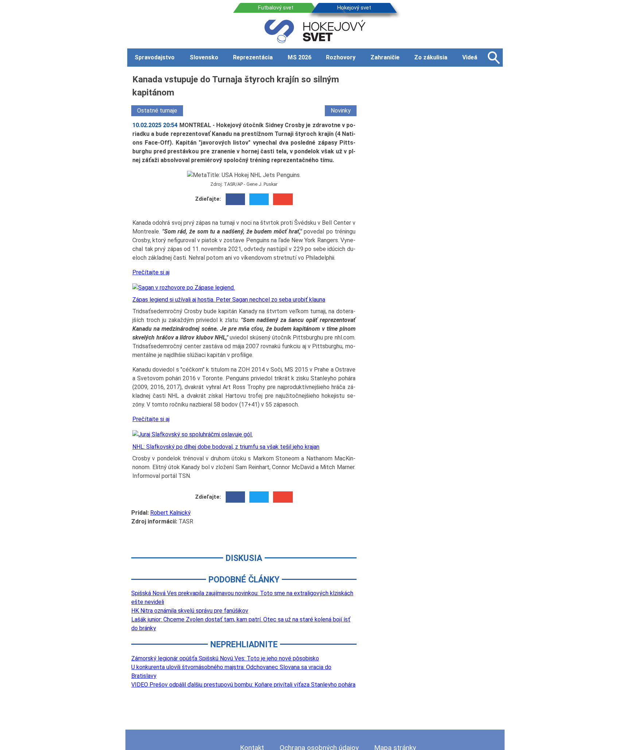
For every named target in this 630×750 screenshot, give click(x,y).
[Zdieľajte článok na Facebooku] (235, 199)
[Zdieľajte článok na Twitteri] (259, 199)
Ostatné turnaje (157, 110)
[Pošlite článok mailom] (282, 199)
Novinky (341, 110)
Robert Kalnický (170, 512)
